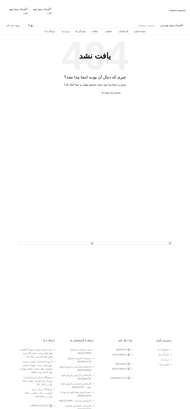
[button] (120, 16)
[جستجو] (41, 25)
